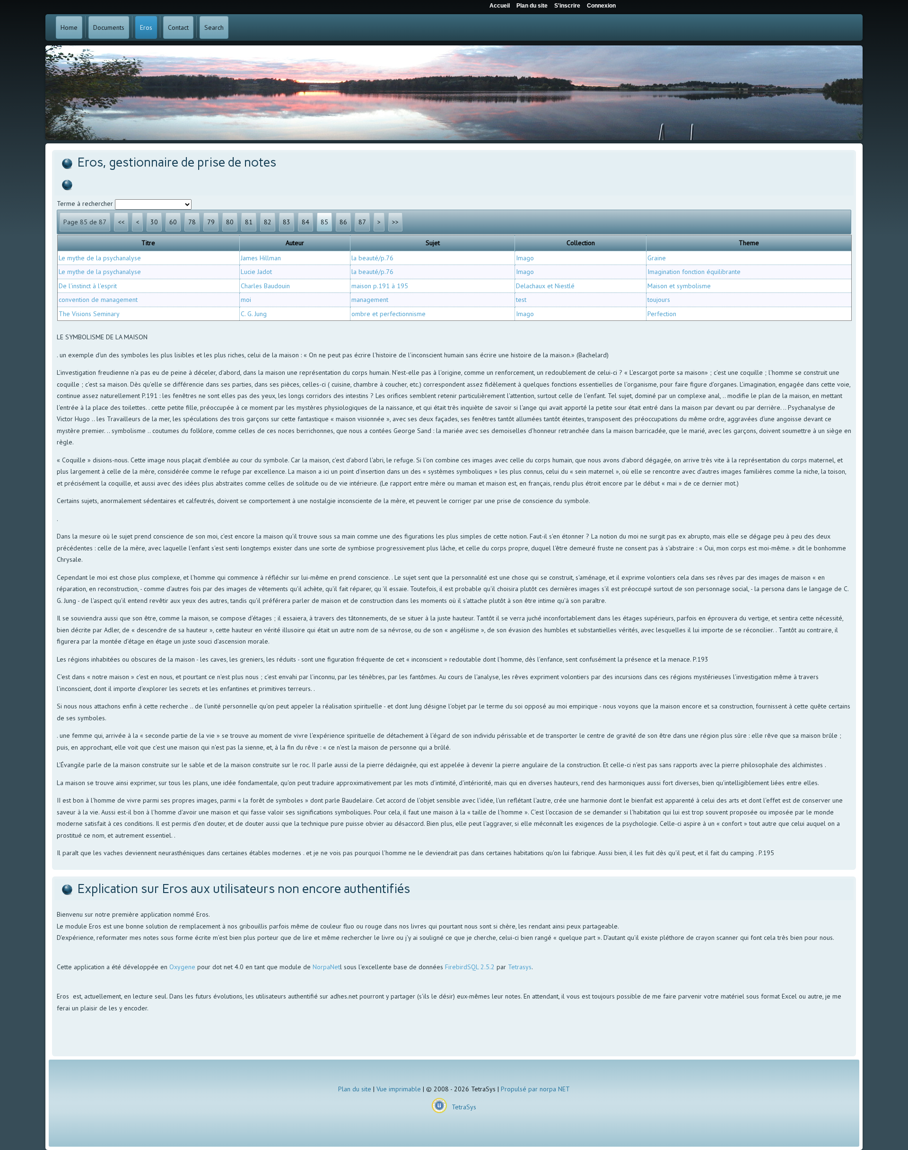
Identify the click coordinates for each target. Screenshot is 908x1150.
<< (121, 222)
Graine (656, 258)
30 (154, 222)
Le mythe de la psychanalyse (100, 258)
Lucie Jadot (256, 271)
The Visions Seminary (89, 314)
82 (267, 222)
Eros (146, 27)
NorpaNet (326, 967)
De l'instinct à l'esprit (88, 286)
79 (211, 222)
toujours (658, 299)
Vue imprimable (398, 1089)
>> (395, 222)
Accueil (499, 5)
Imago (525, 258)
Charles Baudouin (265, 286)
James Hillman (261, 258)
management (369, 299)
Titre (148, 243)
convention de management (98, 299)
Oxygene (182, 967)
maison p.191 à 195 (379, 286)
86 (343, 222)
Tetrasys (520, 967)
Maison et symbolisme (679, 286)
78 (192, 222)
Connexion (601, 5)
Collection (581, 243)
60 (173, 222)
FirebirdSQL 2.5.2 (470, 967)
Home (69, 27)
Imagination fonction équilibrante (694, 271)
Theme (749, 243)
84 (305, 222)
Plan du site (354, 1089)
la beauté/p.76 (372, 258)
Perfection (661, 314)
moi (246, 299)
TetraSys (464, 1107)
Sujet (433, 243)
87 (362, 222)
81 (249, 222)
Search (214, 27)
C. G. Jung (254, 314)
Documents (108, 27)
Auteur (295, 243)
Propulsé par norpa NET (535, 1089)
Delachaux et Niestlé (545, 286)
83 (286, 222)
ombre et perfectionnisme (388, 314)
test (521, 299)
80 (230, 222)
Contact (178, 27)
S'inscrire (567, 5)
